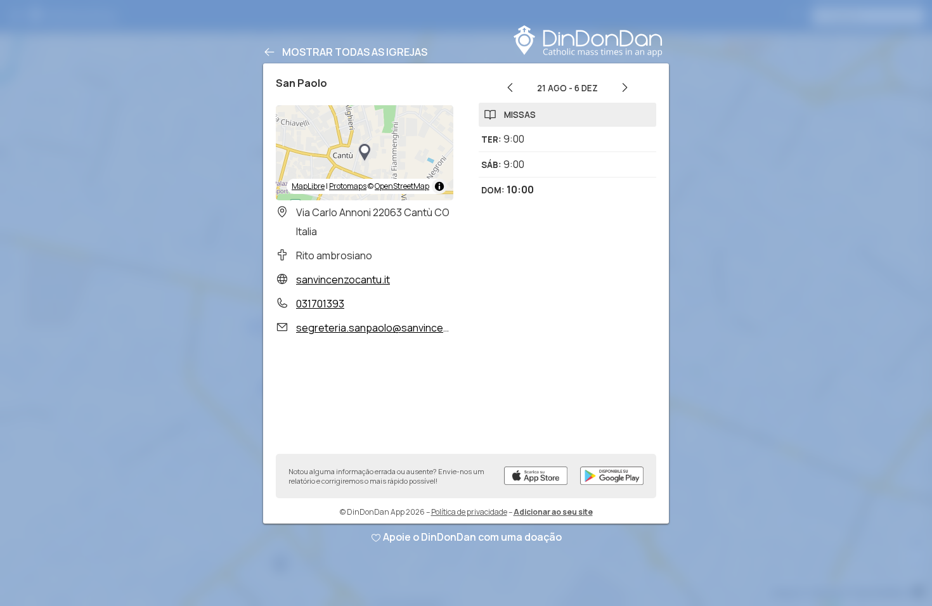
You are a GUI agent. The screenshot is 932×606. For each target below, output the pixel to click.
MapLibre (308, 186)
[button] (364, 152)
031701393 (320, 304)
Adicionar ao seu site (553, 511)
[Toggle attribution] (439, 186)
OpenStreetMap (402, 186)
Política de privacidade (469, 511)
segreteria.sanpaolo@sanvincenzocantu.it (395, 328)
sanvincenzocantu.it (343, 280)
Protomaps (347, 186)
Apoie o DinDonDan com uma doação (472, 537)
